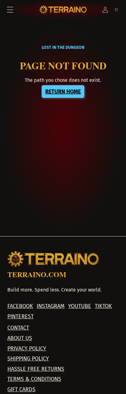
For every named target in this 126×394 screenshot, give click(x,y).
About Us (19, 338)
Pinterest (20, 316)
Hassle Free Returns (35, 369)
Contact (18, 328)
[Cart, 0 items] (116, 10)
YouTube (79, 306)
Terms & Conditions (34, 379)
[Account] (105, 10)
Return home (63, 91)
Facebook (20, 306)
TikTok (103, 306)
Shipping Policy (28, 359)
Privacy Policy (26, 348)
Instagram (51, 306)
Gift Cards (21, 389)
